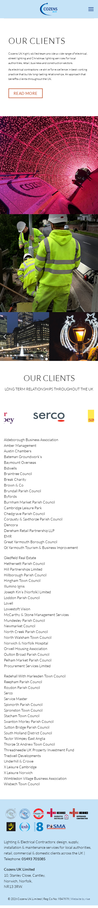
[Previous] (5, 337)
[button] (91, 9)
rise (87, 899)
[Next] (93, 337)
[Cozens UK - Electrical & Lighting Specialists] (49, 9)
